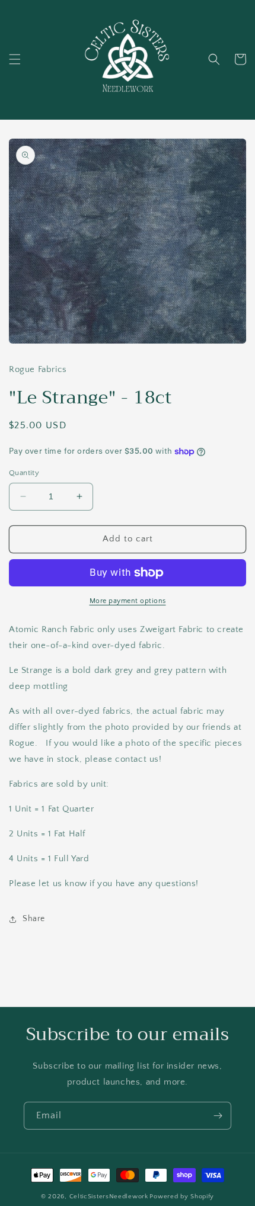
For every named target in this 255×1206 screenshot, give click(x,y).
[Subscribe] (218, 1116)
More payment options (128, 601)
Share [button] (34, 918)
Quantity (24, 473)
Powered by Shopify (181, 1196)
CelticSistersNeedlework (108, 1196)
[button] (15, 59)
